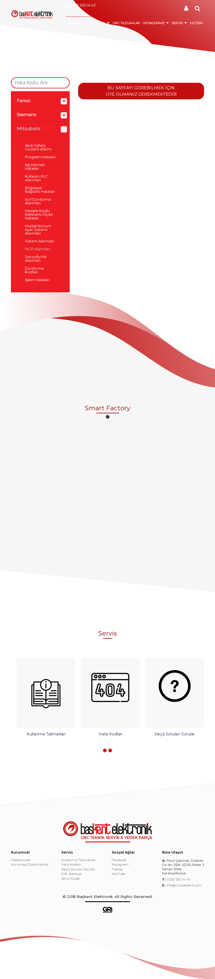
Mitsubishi (28, 128)
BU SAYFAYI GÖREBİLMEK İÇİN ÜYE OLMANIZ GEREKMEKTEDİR (141, 91)
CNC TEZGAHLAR (126, 23)
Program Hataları (40, 157)
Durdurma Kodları (34, 270)
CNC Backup (71, 874)
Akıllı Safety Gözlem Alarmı (38, 147)
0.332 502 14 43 (178, 879)
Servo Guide (70, 879)
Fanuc (24, 100)
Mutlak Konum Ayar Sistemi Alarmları (38, 229)
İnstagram (120, 864)
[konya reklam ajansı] (107, 909)
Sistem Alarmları (39, 241)
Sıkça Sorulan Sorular (78, 869)
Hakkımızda (21, 860)
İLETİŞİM (196, 23)
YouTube (118, 874)
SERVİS (177, 23)
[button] (107, 417)
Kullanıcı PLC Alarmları (36, 178)
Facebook (119, 860)
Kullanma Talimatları (78, 860)
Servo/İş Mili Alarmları (35, 258)
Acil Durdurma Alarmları (38, 201)
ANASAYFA (76, 23)
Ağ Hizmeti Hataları (35, 166)
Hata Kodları (71, 864)
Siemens (26, 114)
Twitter (117, 869)
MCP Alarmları (37, 249)
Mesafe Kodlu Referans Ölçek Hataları (39, 214)
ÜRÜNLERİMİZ (154, 23)
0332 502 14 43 (83, 5)
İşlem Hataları (37, 280)
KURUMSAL (97, 23)
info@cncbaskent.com (184, 885)
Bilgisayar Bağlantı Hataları (40, 189)
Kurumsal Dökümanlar (29, 864)
